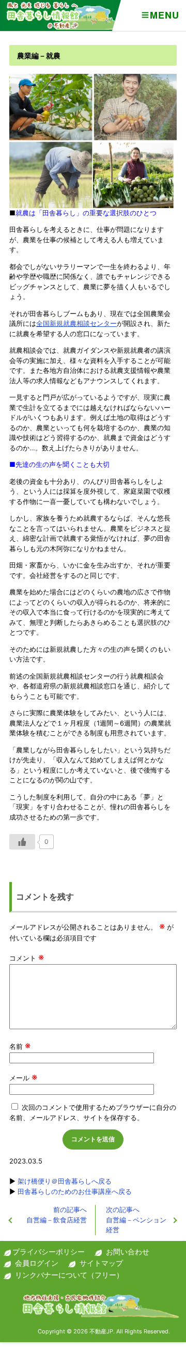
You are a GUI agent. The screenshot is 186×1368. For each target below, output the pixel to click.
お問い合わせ (127, 1251)
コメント (26, 958)
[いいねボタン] (22, 842)
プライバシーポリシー (48, 1251)
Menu (164, 15)
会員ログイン (36, 1263)
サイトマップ (101, 1263)
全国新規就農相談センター (76, 323)
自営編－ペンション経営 (136, 1219)
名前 (19, 1046)
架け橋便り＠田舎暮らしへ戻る (65, 1181)
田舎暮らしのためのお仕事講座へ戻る (75, 1191)
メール (23, 1078)
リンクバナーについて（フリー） (69, 1274)
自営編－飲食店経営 (56, 1214)
